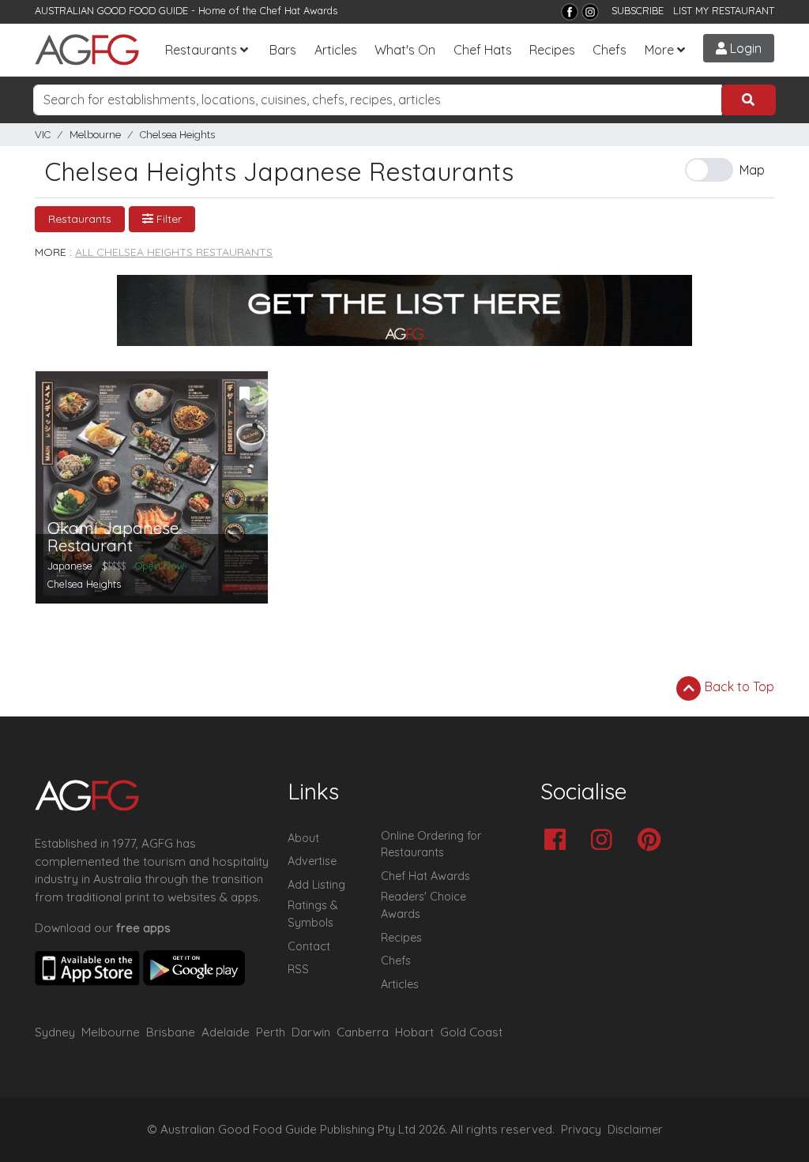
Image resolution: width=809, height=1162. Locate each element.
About (303, 838)
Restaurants (201, 50)
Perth (270, 1032)
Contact (309, 946)
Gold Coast (471, 1032)
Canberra (363, 1032)
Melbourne (95, 135)
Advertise (312, 861)
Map (752, 170)
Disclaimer (635, 1130)
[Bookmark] (245, 394)
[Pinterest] (653, 841)
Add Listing (316, 885)
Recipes (552, 50)
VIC (43, 135)
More (659, 50)
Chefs (610, 50)
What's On (404, 50)
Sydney (55, 1032)
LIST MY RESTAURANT (723, 10)
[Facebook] (569, 12)
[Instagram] (590, 12)
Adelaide (225, 1032)
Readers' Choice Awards (423, 905)
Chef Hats (482, 50)
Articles (335, 50)
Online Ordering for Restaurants (431, 844)
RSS (298, 969)
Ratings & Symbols (313, 914)
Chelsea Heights (177, 135)
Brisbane (170, 1032)
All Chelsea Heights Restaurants (174, 252)
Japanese (69, 565)
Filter (167, 219)
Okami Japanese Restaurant (113, 537)
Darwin (311, 1032)
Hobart (414, 1032)
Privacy (581, 1130)
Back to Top (738, 686)
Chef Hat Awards (298, 10)
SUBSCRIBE (637, 10)
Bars (282, 50)
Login (744, 48)
